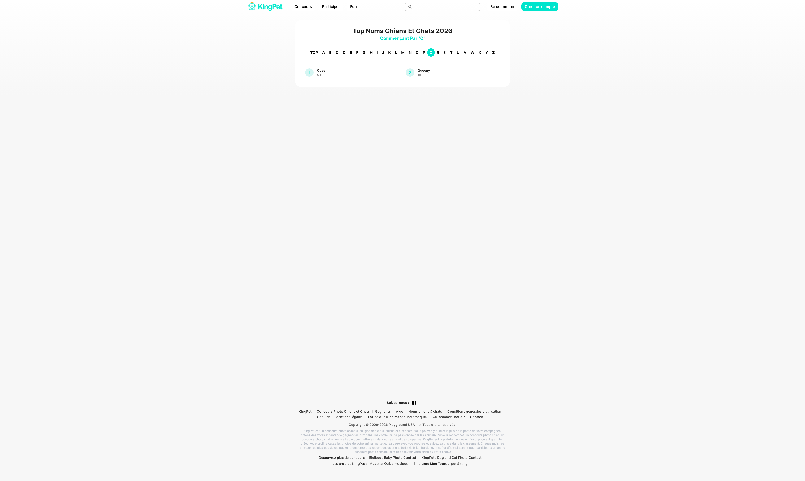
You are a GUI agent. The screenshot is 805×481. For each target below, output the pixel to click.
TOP (314, 52)
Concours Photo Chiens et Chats (343, 411)
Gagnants (383, 411)
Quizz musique (396, 463)
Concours (303, 6)
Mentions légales (349, 417)
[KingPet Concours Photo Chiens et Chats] (265, 6)
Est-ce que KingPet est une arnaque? (397, 417)
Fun (353, 6)
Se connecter (502, 6)
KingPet (305, 411)
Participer (331, 6)
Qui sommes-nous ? (449, 417)
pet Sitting (459, 463)
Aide (399, 411)
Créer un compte (540, 6)
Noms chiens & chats (425, 411)
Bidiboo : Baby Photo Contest (392, 457)
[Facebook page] (414, 402)
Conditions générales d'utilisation (474, 411)
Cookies (323, 417)
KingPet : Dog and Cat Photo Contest (452, 457)
